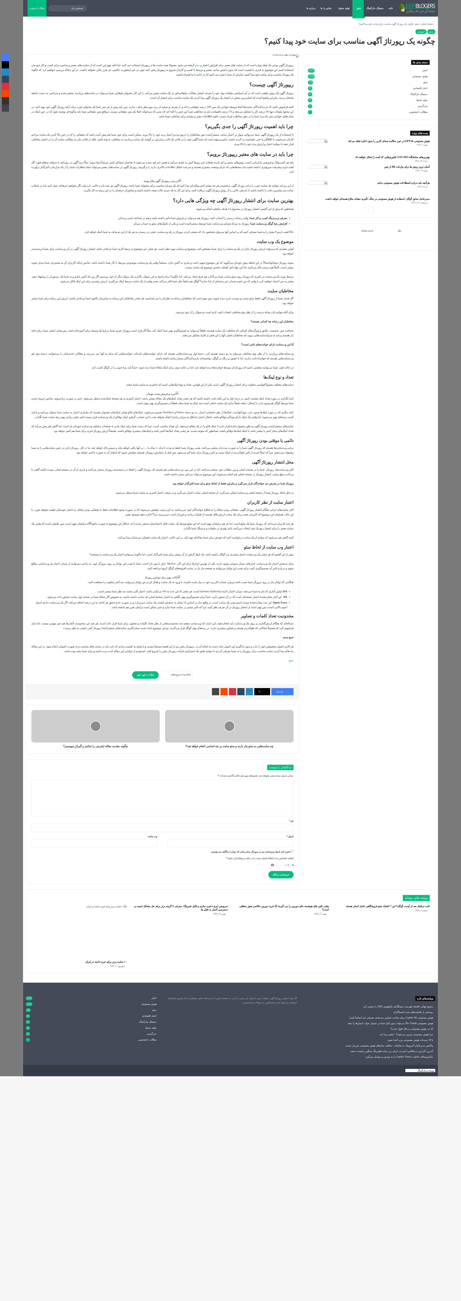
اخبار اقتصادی (420, 88)
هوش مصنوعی (420, 76)
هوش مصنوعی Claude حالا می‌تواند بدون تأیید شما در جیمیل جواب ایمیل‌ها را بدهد (390, 1023)
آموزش (421, 31)
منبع (291, 660)
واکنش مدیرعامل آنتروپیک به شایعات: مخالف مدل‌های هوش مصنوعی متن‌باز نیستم (389, 1045)
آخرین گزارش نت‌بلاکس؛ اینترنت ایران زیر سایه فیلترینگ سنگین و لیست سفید (391, 1051)
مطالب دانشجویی (418, 112)
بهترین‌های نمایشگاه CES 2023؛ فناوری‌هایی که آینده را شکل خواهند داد (392, 157)
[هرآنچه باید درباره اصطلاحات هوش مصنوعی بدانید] (318, 187)
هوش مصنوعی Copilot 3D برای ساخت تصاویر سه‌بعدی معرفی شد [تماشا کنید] (391, 1017)
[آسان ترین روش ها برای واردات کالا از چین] (318, 171)
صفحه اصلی (427, 24)
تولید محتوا (344, 8)
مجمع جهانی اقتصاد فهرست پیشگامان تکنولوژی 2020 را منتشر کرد (398, 1006)
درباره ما (310, 8)
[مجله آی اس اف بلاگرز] (417, 8)
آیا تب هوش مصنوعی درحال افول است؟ (411, 1028)
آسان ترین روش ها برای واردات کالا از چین (407, 166)
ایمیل (290, 836)
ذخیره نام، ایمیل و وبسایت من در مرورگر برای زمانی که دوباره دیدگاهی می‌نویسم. (251, 851)
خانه (391, 8)
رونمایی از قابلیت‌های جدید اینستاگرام (413, 1012)
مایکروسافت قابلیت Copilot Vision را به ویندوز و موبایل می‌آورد (399, 1056)
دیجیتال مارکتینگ (375, 8)
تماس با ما (326, 8)
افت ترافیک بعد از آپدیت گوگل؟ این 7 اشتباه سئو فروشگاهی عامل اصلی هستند (388, 906)
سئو (359, 8)
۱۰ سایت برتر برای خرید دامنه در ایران (106, 961)
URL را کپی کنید (145, 675)
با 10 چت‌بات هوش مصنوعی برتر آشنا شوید (410, 1040)
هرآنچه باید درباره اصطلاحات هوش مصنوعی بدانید (403, 183)
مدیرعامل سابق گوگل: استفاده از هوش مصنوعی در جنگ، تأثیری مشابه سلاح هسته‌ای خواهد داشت (377, 199)
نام (291, 821)
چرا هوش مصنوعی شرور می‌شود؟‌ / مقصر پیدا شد (406, 1034)
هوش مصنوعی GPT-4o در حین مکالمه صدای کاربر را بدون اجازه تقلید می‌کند (389, 141)
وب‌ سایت (152, 836)
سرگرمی (423, 106)
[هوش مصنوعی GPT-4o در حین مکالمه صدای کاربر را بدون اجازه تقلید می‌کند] (318, 146)
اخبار (425, 70)
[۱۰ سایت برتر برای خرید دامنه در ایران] (79, 931)
